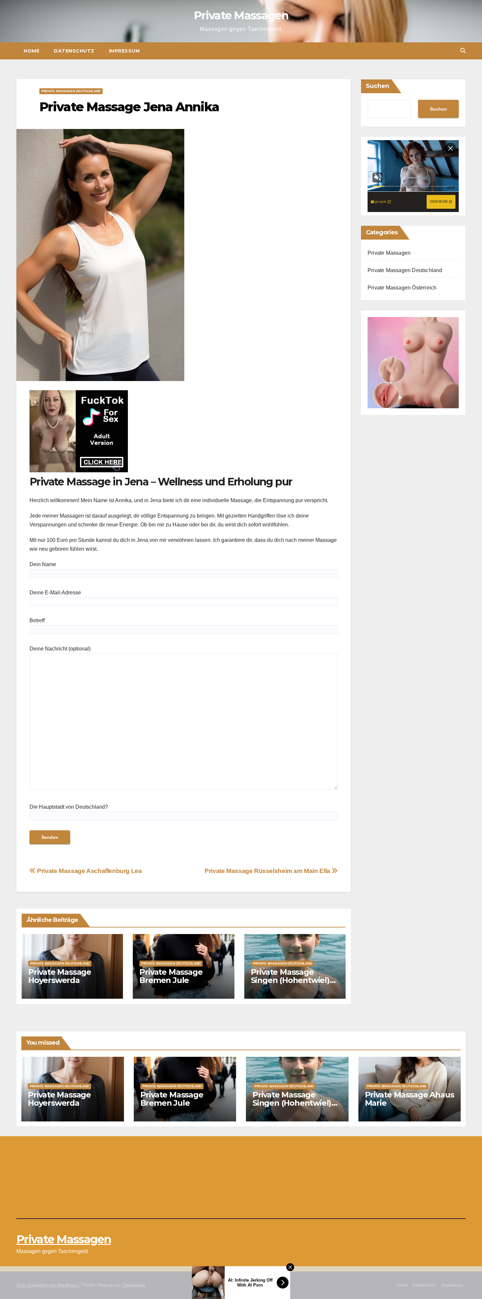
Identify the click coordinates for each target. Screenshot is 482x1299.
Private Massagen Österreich (402, 287)
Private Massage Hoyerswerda (59, 976)
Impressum (124, 51)
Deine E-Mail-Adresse (55, 592)
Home (31, 51)
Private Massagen (241, 15)
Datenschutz (74, 51)
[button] (463, 50)
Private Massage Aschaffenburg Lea (89, 870)
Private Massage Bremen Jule (170, 976)
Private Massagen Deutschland (71, 91)
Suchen (377, 86)
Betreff (37, 620)
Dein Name (43, 564)
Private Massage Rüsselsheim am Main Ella (268, 870)
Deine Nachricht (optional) (60, 648)
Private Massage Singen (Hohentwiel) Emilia (290, 980)
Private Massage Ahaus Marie (409, 1099)
